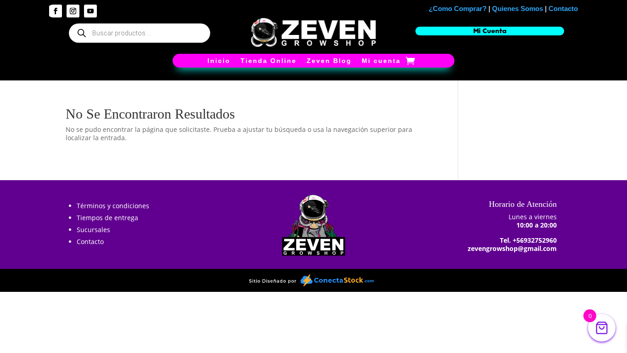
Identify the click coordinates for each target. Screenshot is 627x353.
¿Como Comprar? (458, 8)
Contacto (563, 8)
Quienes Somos (517, 8)
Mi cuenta (381, 60)
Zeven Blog (329, 60)
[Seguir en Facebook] (55, 11)
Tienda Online (269, 60)
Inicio (218, 60)
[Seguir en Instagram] (73, 11)
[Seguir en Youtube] (90, 11)
